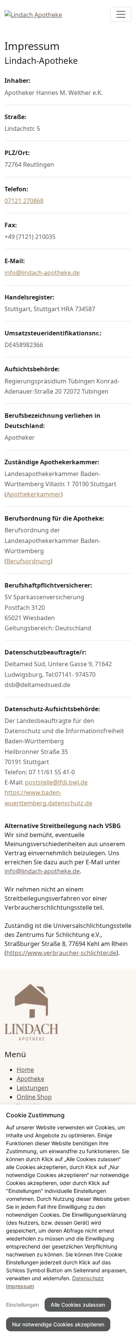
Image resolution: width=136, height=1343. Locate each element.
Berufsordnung (28, 561)
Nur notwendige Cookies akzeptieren (58, 1324)
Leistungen (32, 1088)
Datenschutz (88, 1278)
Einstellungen (22, 1304)
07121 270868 (24, 201)
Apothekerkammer (33, 494)
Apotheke (30, 1079)
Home (25, 1069)
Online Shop (34, 1097)
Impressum (20, 1286)
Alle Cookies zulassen (78, 1304)
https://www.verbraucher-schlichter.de (61, 953)
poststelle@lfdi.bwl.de (56, 782)
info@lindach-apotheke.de (42, 272)
